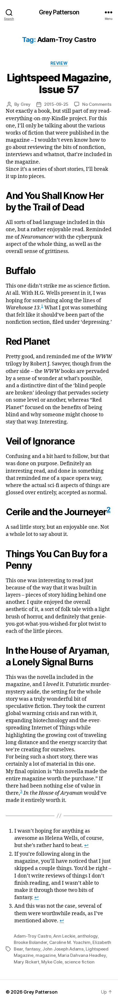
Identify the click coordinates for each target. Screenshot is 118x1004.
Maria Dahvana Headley (82, 955)
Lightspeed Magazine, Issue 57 (59, 83)
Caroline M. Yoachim (70, 942)
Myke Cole (51, 962)
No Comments (96, 104)
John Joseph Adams (63, 949)
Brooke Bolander (30, 942)
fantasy (32, 949)
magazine (46, 955)
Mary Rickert (26, 962)
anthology (87, 936)
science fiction (80, 962)
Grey (26, 104)
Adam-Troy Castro (32, 936)
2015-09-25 (56, 104)
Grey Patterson (59, 12)
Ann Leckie (64, 936)
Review (59, 63)
